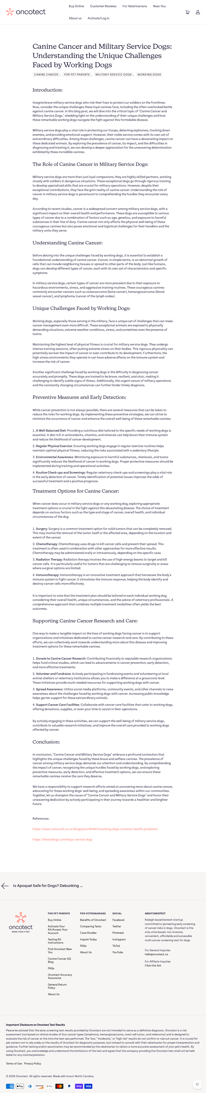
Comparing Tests (90, 926)
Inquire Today (88, 939)
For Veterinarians (135, 6)
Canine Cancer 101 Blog (59, 960)
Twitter (116, 926)
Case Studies (88, 933)
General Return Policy (57, 986)
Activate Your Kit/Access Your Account (58, 930)
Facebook (118, 920)
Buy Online (76, 6)
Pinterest (118, 933)
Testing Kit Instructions (55, 941)
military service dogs (114, 74)
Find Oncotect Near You (60, 951)
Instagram (119, 939)
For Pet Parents (77, 74)
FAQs (51, 968)
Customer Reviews (103, 6)
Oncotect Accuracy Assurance (60, 976)
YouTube (117, 952)
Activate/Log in (98, 18)
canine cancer (46, 74)
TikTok (116, 946)
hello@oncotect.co (156, 954)
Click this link (153, 965)
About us (75, 18)
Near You (159, 6)
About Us (54, 994)
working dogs (149, 74)
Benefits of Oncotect (93, 920)
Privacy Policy (32, 1063)
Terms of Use (14, 1063)
